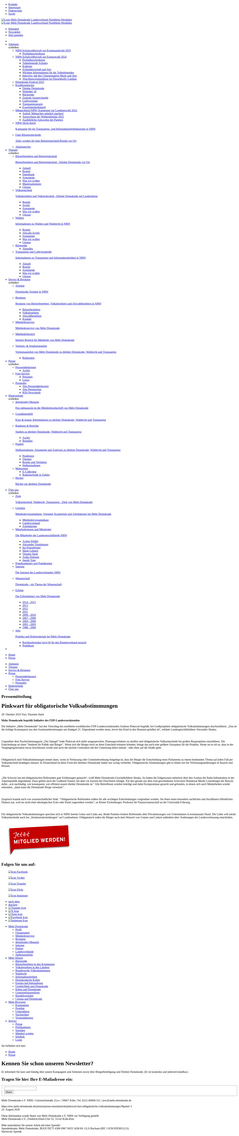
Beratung (20, 297)
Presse (11, 361)
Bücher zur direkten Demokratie (33, 483)
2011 (25, 611)
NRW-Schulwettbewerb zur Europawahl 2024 (40, 56)
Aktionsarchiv (23, 146)
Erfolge (19, 590)
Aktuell (26, 168)
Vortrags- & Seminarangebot (31, 345)
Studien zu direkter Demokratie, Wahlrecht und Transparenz (48, 431)
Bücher (19, 477)
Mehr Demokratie (18, 926)
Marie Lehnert (30, 550)
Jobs (17, 630)
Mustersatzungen (31, 183)
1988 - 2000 (29, 627)
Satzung (19, 566)
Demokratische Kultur (27, 979)
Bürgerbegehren (31, 309)
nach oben (14, 901)
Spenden (20, 1030)
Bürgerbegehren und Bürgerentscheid (36, 156)
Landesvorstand (31, 523)
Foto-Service (22, 373)
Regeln (26, 171)
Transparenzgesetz (32, 104)
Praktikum (28, 645)
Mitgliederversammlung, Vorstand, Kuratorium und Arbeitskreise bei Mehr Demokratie (63, 514)
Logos (25, 379)
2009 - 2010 (29, 614)
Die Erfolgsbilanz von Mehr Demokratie (37, 596)
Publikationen (23, 1027)
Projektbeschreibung (33, 53)
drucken (12, 904)
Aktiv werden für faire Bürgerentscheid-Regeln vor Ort (45, 140)
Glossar (26, 187)
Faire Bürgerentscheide (28, 134)
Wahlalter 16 (29, 91)
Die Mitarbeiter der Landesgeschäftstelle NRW (41, 535)
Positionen (28, 455)
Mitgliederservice (24, 322)
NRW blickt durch (25, 122)
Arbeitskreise (29, 526)
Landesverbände (24, 951)
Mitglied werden (24, 1033)
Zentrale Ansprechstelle (35, 97)
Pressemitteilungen (25, 367)
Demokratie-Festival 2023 (29, 82)
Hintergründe (15, 395)
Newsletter (14, 31)
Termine (19, 285)
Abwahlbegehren (31, 315)
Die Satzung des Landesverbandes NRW (38, 572)
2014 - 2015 (29, 602)
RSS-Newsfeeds (31, 392)
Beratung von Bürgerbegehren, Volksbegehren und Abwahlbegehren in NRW (58, 303)
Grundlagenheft (24, 413)
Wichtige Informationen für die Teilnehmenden (48, 72)
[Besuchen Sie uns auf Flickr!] (15, 889)
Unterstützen (22, 1011)
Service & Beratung (19, 279)
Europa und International (29, 983)
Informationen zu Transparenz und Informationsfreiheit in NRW (50, 257)
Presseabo (20, 383)
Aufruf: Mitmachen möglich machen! (43, 113)
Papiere (19, 443)
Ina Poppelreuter (31, 547)
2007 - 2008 (29, 617)
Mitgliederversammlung (35, 519)
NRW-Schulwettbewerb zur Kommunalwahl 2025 (43, 50)
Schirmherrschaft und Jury (36, 69)
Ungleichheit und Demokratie (31, 986)
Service (12, 1020)
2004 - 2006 (29, 621)
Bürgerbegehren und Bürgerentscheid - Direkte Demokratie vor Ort (52, 162)
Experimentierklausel (34, 107)
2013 (25, 605)
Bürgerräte (28, 94)
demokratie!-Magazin (27, 401)
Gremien (20, 508)
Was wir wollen (31, 180)
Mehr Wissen (15, 957)
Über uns (13, 489)
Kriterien (27, 66)
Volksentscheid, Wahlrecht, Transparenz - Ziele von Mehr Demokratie (54, 502)
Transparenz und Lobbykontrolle (33, 251)
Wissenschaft (22, 578)
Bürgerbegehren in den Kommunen (35, 964)
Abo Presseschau (31, 389)
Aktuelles (27, 248)
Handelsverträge (24, 995)
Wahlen (19, 217)
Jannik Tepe (29, 560)
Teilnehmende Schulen (35, 63)
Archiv (26, 205)
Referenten (28, 357)
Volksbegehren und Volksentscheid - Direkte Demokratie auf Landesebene (56, 196)
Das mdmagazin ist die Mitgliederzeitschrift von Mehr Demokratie (51, 407)
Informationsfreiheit (26, 976)
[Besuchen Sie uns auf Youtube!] (17, 883)
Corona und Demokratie (28, 998)
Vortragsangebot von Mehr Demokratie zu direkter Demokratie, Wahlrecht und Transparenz (65, 351)
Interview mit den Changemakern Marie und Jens (49, 75)
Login (18, 1039)
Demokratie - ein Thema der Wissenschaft (38, 584)
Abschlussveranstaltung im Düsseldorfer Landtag (49, 78)
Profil (18, 929)
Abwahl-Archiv (31, 232)
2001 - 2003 (29, 624)
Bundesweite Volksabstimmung (32, 970)
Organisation (22, 932)
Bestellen (27, 440)
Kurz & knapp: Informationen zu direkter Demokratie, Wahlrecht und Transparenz (60, 419)
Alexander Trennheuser (35, 544)
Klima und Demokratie (28, 989)
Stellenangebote (24, 954)
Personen (27, 376)
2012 (25, 608)
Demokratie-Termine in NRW (31, 291)
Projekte (19, 1008)
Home (11, 654)
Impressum (14, 7)
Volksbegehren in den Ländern (32, 967)
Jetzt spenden (15, 35)
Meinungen (21, 468)
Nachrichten (22, 1014)
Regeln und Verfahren (34, 462)
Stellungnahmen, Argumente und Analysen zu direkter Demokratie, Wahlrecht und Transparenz (68, 449)
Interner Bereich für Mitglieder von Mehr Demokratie (44, 340)
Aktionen (13, 44)
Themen (12, 149)
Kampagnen (22, 1005)
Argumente (28, 177)
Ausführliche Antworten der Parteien (42, 119)
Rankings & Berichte (27, 425)
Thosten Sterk (30, 553)
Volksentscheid (23, 190)
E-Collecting (29, 471)
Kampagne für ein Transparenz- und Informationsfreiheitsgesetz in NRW (55, 128)
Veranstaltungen (24, 1017)
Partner (19, 948)
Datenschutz (15, 10)
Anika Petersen (30, 557)
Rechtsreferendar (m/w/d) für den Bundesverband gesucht (54, 642)
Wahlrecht (21, 973)
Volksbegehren (30, 312)
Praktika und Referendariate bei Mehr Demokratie (43, 636)
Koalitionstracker (24, 85)
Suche (11, 13)
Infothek (20, 1036)
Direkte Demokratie (33, 88)
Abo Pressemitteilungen (35, 386)
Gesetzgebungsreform (27, 992)
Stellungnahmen (31, 465)
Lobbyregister (30, 100)
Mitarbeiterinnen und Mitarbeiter (33, 529)
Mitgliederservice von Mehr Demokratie (37, 328)
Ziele (18, 496)
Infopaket (13, 28)
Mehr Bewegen (17, 1002)
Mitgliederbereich (25, 334)
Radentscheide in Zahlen (36, 474)
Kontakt (12, 4)
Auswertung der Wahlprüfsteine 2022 (43, 116)
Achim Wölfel (30, 541)
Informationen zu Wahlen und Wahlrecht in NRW (42, 223)
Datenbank (28, 174)
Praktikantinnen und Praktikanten (33, 563)
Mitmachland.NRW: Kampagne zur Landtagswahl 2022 (46, 110)
